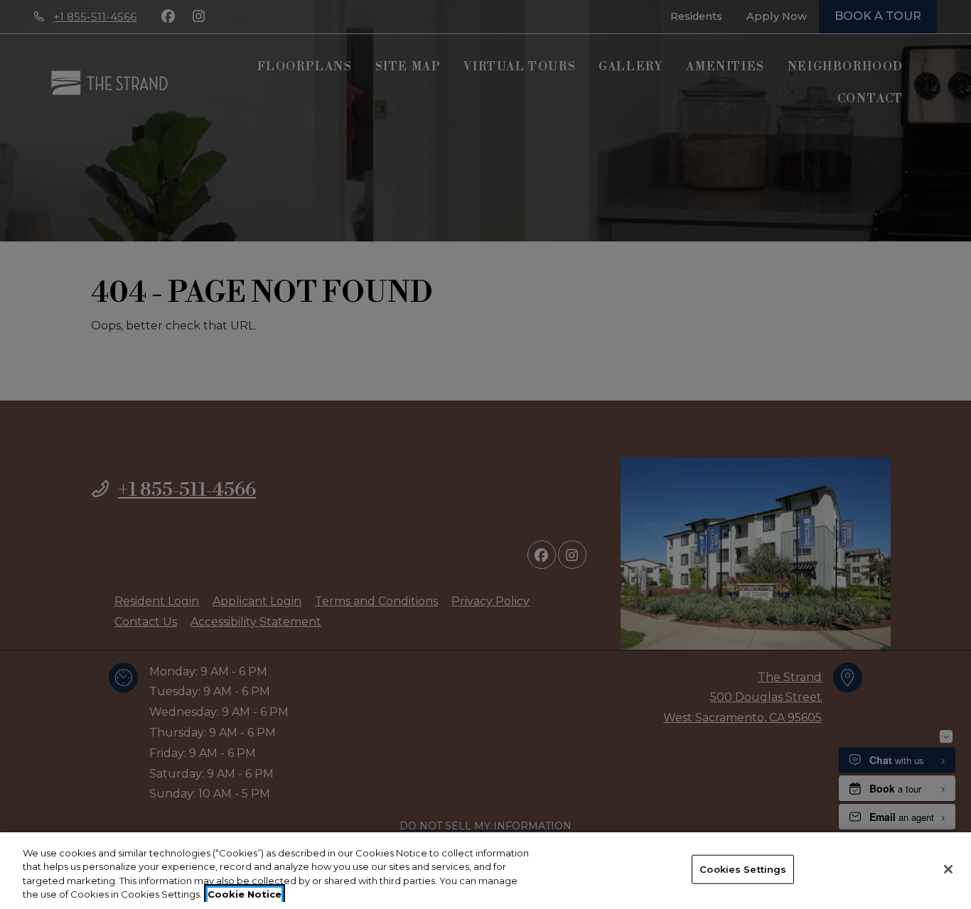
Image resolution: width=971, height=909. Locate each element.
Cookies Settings (742, 869)
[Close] (948, 869)
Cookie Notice (244, 894)
